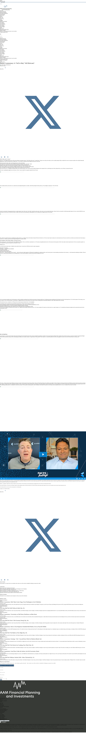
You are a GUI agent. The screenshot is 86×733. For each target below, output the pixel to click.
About (1, 43)
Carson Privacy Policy (3, 730)
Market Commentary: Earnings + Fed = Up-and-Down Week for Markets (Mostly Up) (20, 639)
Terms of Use (9, 730)
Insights (1, 20)
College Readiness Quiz (4, 32)
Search (1, 0)
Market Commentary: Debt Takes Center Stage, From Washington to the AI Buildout (13, 588)
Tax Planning (2, 15)
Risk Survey (2, 28)
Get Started (2, 597)
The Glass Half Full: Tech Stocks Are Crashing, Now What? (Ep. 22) (16, 645)
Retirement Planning (3, 12)
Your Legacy (2, 52)
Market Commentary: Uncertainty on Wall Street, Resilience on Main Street (12, 590)
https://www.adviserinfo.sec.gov (32, 728)
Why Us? (1, 17)
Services (1, 10)
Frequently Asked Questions (4, 706)
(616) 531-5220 (2, 1)
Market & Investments (3, 21)
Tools (1, 27)
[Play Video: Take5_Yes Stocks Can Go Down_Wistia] (43, 454)
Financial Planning (3, 11)
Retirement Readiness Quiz (4, 29)
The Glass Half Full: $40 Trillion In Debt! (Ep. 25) (8, 589)
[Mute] (79, 478)
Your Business (2, 23)
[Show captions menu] (77, 478)
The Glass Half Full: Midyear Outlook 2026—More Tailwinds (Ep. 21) (17, 657)
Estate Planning (2, 14)
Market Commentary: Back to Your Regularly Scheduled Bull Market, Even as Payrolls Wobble (23, 626)
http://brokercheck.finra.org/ (42, 728)
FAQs (1, 19)
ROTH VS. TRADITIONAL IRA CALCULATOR (8, 31)
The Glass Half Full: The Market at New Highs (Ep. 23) (13, 632)
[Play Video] (1, 478)
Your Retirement (2, 24)
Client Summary (6, 720)
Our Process (2, 18)
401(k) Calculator (3, 30)
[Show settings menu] (82, 478)
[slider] (40, 478)
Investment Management (4, 13)
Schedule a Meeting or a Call (7, 665)
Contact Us (2, 585)
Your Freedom (2, 25)
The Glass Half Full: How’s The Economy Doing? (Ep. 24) (9, 591)
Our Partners (2, 705)
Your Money (2, 22)
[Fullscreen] (84, 478)
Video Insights (2, 26)
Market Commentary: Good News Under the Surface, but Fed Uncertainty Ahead (19, 651)
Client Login (3, 2)
